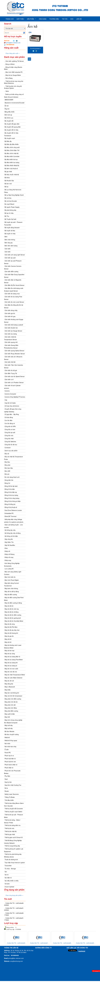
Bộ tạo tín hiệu (9, 213)
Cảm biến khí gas (10, 316)
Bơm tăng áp (8, 243)
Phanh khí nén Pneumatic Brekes (12, 772)
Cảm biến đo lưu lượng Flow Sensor (13, 298)
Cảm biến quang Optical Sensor (14, 351)
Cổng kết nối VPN (10, 426)
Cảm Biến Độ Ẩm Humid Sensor (14, 285)
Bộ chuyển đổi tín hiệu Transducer (11, 134)
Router (7, 791)
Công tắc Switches (10, 441)
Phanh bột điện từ (10, 759)
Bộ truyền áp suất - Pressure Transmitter (13, 223)
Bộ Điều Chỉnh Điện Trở (12, 150)
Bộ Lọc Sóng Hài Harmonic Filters (12, 191)
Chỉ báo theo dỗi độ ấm (12, 406)
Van (6, 872)
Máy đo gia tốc (9, 636)
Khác (6, 548)
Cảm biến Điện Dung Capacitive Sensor (14, 276)
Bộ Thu (7, 216)
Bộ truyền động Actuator (12, 227)
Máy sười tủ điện (10, 714)
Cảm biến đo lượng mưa (12, 294)
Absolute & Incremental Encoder (15, 103)
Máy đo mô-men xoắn (11, 669)
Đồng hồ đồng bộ (10, 504)
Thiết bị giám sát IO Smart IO (14, 837)
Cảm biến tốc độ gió (11, 370)
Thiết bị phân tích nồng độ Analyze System (13, 87)
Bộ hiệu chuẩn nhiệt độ (12, 174)
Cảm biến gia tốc (10, 313)
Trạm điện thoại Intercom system (15, 863)
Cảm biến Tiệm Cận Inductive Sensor (13, 366)
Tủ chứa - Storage (10, 869)
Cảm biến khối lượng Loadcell (14, 325)
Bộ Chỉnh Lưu (9, 118)
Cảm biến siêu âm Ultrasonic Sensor (13, 358)
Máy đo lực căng (10, 654)
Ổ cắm (7, 749)
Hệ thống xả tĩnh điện (11, 536)
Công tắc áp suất (10, 432)
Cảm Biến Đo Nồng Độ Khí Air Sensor (13, 306)
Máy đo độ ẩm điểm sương (13, 615)
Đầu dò (7, 454)
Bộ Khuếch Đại (9, 181)
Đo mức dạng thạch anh (12, 477)
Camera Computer (10, 394)
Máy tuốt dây (9, 725)
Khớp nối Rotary (10, 554)
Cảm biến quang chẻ (11, 342)
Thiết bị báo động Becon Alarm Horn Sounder (14, 804)
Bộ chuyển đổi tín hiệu (11, 130)
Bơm (6, 237)
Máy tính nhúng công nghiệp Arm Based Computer (13, 721)
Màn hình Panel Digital (12, 580)
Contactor (8, 448)
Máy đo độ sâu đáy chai (12, 630)
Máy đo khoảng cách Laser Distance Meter (12, 646)
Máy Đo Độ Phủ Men (11, 627)
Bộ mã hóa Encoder (11, 201)
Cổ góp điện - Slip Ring (12, 414)
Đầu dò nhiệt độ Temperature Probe (13, 458)
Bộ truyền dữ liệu (10, 231)
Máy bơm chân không (11, 588)
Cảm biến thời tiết (10, 362)
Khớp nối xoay (9, 557)
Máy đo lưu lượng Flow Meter (14, 660)
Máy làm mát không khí (12, 693)
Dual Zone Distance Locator (13, 510)
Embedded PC (9, 513)
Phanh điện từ (9, 768)
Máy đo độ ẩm (9, 606)
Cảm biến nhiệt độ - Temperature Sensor (10, 338)
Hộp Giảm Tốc (9, 542)
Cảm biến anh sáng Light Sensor (15, 255)
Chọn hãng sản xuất (12, 53)
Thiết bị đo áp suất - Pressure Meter (13, 816)
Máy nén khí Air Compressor (13, 696)
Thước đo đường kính (11, 859)
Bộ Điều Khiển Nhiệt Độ (12, 165)
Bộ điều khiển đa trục (11, 159)
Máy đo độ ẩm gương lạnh (13, 618)
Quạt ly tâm (8, 782)
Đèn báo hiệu (9, 468)
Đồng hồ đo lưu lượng (11, 495)
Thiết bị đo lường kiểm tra (12, 825)
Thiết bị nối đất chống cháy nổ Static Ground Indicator (14, 95)
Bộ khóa (7, 178)
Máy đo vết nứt (9, 681)
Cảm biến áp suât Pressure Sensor (12, 262)
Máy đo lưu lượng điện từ (12, 657)
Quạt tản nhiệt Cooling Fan (13, 785)
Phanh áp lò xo (9, 756)
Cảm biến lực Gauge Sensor (13, 331)
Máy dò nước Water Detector (13, 678)
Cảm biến (8, 249)
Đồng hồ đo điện (10, 489)
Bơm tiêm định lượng (11, 246)
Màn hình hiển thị (10, 577)
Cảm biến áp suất (10, 258)
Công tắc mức (9, 435)
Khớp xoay (8, 560)
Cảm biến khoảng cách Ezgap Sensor (13, 320)
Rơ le (6, 788)
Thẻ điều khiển (9, 800)
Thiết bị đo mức (9, 828)
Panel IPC (8, 753)
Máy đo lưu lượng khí (11, 663)
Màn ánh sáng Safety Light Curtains (12, 573)
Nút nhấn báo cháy (10, 746)
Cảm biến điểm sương (11, 271)
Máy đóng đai (9, 684)
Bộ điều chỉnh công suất (12, 147)
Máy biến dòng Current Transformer (11, 584)
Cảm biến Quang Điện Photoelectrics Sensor (11, 346)
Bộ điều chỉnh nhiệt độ (11, 153)
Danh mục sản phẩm (11, 451)
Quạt (6, 779)
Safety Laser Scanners (12, 794)
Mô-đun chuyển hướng (12, 734)
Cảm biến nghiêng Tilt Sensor (14, 61)
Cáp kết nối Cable (10, 403)
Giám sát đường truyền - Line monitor (13, 526)
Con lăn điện (8, 420)
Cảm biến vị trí (9, 379)
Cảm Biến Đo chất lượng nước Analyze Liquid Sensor (13, 289)
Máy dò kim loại (9, 650)
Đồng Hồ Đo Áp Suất (11, 486)
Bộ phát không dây (10, 210)
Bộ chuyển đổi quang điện (13, 127)
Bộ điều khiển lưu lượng (12, 162)
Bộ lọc (6, 187)
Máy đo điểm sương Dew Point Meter (14, 599)
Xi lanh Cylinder (9, 887)
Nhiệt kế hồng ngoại (11, 740)
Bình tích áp (8, 115)
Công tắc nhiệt (9, 438)
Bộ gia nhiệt (8, 171)
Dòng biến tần (9, 480)
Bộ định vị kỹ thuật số (11, 168)
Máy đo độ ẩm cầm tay (12, 609)
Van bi (6, 875)
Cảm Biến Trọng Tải (11, 373)
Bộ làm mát (8, 184)
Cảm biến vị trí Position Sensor (14, 382)
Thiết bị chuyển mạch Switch (13, 812)
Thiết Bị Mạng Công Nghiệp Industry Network (13, 841)
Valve (7, 91)
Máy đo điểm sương (11, 594)
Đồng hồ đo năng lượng (12, 498)
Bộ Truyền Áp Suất (10, 219)
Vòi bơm (7, 884)
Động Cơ (7, 483)
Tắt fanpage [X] (96, 971)
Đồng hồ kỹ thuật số (11, 507)
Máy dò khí (8, 639)
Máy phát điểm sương (11, 711)
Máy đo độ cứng (10, 624)
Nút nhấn (7, 743)
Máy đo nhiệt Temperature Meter (15, 675)
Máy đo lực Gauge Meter (13, 75)
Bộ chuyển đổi (9, 121)
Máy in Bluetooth (10, 687)
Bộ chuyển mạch (10, 138)
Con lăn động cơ (10, 423)
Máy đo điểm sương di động (13, 603)
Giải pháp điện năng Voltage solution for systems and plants (13, 520)
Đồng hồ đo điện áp (11, 492)
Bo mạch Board (9, 204)
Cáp (6, 400)
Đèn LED (7, 471)
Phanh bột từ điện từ (11, 765)
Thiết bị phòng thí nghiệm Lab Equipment (13, 850)
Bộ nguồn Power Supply (12, 207)
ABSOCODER (9, 100)
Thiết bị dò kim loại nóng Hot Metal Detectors (13, 82)
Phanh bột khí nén (10, 762)
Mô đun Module (9, 731)
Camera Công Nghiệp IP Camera (15, 397)
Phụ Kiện (7, 776)
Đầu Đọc (7, 462)
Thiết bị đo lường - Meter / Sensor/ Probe (12, 821)
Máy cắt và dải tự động (12, 591)
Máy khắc (8, 690)
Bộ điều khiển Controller (12, 156)
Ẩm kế (6, 106)
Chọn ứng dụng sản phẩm (14, 895)
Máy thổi (7, 717)
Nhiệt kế (7, 737)
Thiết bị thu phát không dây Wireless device (12, 855)
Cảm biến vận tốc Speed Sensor (15, 376)
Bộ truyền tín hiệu (10, 234)
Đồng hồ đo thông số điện (13, 501)
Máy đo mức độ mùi (11, 672)
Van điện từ (8, 878)
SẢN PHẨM (30, 19)
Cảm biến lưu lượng (11, 334)
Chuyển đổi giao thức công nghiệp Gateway (12, 410)
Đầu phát (7, 465)
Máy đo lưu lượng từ (11, 666)
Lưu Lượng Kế (9, 569)
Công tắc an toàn (10, 429)
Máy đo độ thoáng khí (11, 633)
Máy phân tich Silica (11, 708)
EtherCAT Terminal (10, 516)
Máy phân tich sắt (10, 705)
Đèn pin (7, 474)
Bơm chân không (10, 240)
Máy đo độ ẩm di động (11, 612)
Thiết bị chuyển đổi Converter (14, 809)
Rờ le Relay (9, 78)
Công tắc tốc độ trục (11, 444)
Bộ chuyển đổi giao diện (12, 124)
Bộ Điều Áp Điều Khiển (12, 144)
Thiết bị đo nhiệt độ (11, 831)
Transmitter (8, 866)
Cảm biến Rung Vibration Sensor (15, 354)
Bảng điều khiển (10, 112)
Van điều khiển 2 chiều (12, 881)
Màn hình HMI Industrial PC (14, 72)
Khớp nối (7, 551)
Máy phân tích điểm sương (13, 699)
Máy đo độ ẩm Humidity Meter (14, 621)
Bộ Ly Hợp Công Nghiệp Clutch (14, 195)
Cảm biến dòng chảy (11, 310)
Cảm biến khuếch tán (11, 328)
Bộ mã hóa (8, 198)
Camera (7, 391)
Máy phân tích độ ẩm (11, 702)
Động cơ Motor (10, 64)
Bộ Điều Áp (8, 141)
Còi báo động (9, 417)
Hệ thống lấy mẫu (10, 530)
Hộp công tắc (9, 539)
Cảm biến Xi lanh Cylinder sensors (12, 386)
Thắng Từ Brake (10, 797)
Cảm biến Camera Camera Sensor (12, 267)
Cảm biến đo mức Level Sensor (14, 302)
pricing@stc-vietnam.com (13, 43)
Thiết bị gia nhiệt (10, 834)
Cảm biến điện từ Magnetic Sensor (12, 281)
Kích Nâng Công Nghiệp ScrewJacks (12, 564)
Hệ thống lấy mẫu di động (13, 533)
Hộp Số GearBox (10, 545)
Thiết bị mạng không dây (12, 846)
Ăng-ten (7, 109)
